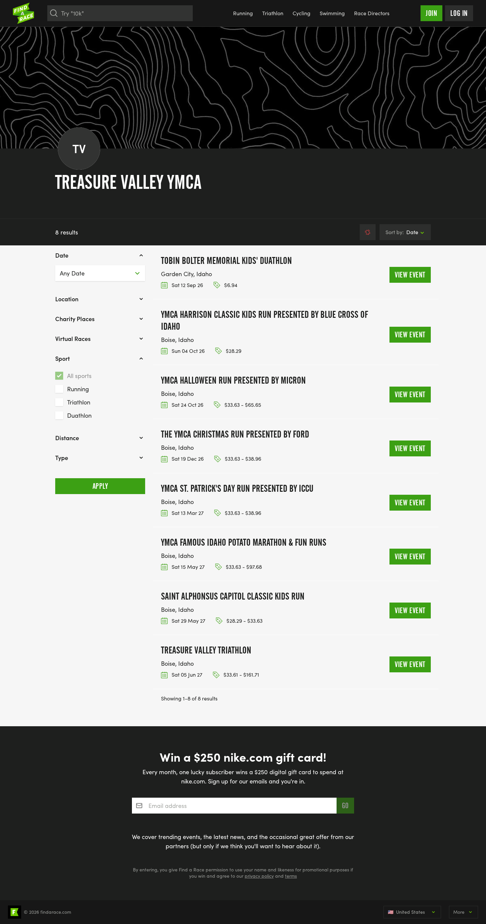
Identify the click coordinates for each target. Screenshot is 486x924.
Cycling (301, 13)
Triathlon (272, 13)
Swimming (332, 13)
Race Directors (371, 13)
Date (401, 232)
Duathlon (79, 415)
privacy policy (259, 876)
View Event (410, 274)
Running (243, 13)
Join (431, 13)
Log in (459, 13)
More (459, 912)
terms (291, 876)
